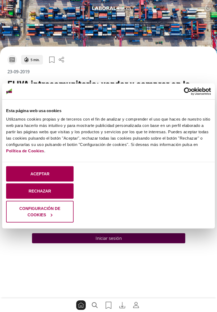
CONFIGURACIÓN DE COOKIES (39, 211)
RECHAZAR (40, 191)
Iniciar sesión (109, 238)
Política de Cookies (25, 150)
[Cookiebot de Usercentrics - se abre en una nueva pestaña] (188, 91)
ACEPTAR (39, 173)
